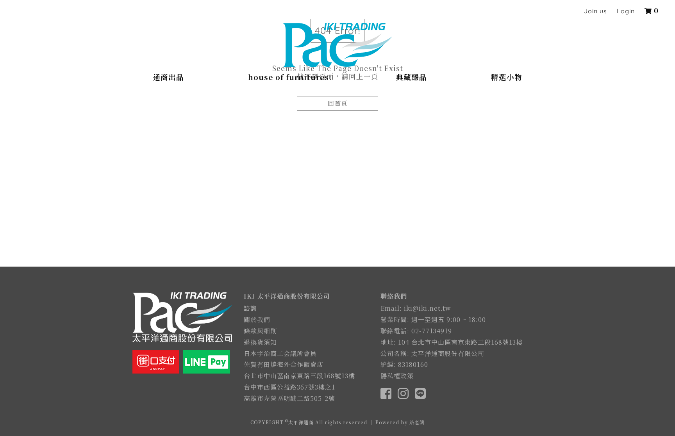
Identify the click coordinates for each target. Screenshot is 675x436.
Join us (595, 11)
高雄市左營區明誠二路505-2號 (289, 398)
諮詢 (250, 308)
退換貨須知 (260, 342)
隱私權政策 (397, 375)
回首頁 (338, 103)
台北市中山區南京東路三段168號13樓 (299, 375)
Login (626, 11)
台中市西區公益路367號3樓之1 (289, 387)
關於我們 (257, 319)
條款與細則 (260, 330)
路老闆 (417, 422)
